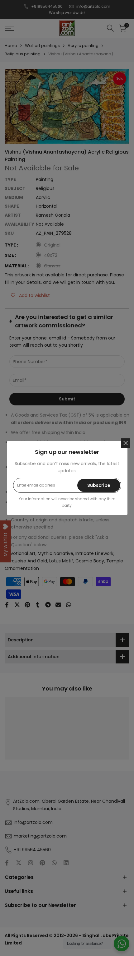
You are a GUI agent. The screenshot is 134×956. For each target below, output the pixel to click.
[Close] (125, 443)
